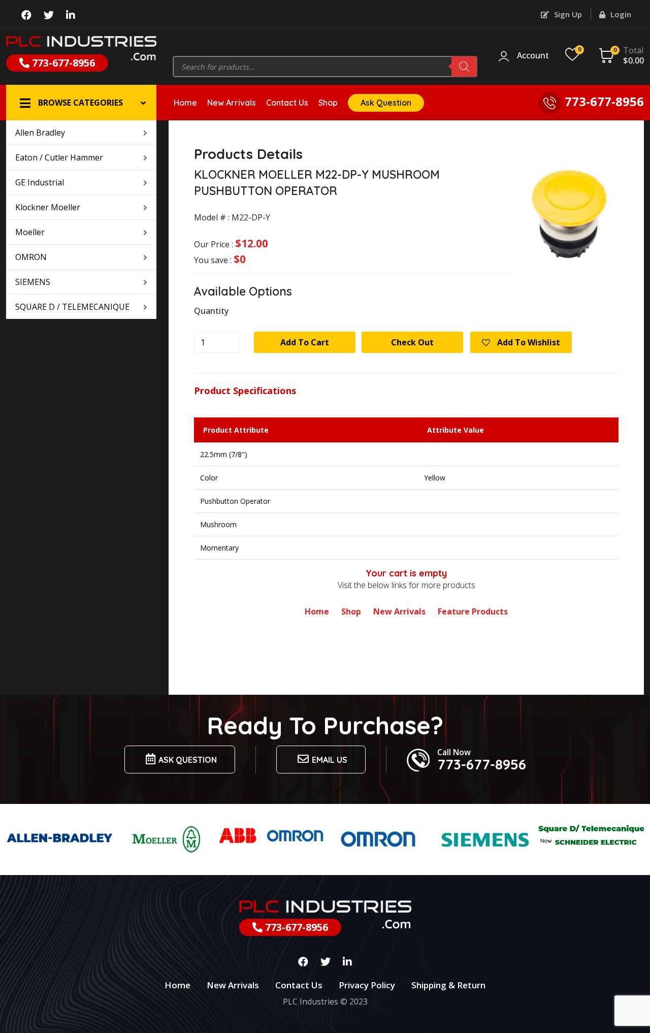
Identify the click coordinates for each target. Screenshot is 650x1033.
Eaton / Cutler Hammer (59, 157)
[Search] (464, 66)
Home (185, 103)
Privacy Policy (367, 985)
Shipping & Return (448, 985)
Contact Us (287, 103)
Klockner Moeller (47, 207)
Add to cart (304, 342)
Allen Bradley (40, 132)
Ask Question (386, 103)
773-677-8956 (62, 63)
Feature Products (473, 611)
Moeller (30, 232)
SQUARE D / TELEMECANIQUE (72, 306)
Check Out (412, 342)
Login (619, 14)
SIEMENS (32, 281)
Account (533, 55)
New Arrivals (231, 103)
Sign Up (567, 14)
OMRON (31, 257)
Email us (329, 760)
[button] (81, 102)
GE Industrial (39, 182)
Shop (328, 103)
